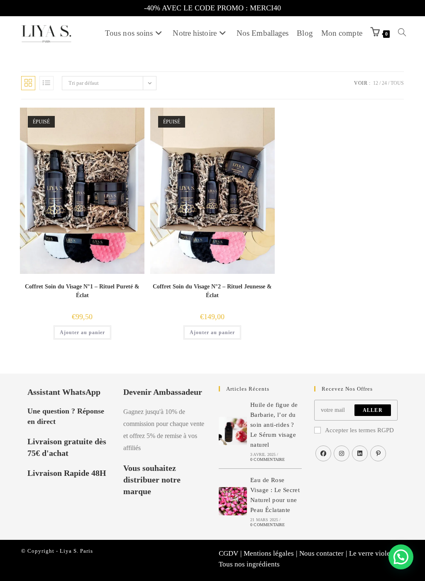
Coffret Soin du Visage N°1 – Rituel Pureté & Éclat (82, 290)
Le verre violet (370, 553)
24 (384, 83)
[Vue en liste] (46, 83)
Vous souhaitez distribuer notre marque (152, 479)
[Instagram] (341, 453)
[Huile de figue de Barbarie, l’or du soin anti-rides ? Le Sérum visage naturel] (233, 431)
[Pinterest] (378, 453)
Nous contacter (321, 553)
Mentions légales (269, 553)
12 (375, 83)
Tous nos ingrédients (249, 564)
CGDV (228, 553)
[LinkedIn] (360, 453)
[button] (400, 556)
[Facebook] (323, 453)
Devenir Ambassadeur (162, 391)
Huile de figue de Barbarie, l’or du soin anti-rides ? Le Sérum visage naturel (274, 424)
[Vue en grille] (28, 83)
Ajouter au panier (82, 332)
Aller (373, 410)
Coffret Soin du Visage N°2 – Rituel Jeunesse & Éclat (212, 290)
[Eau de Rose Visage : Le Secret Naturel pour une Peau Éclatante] (233, 501)
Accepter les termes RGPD (359, 430)
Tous (397, 83)
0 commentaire (267, 459)
